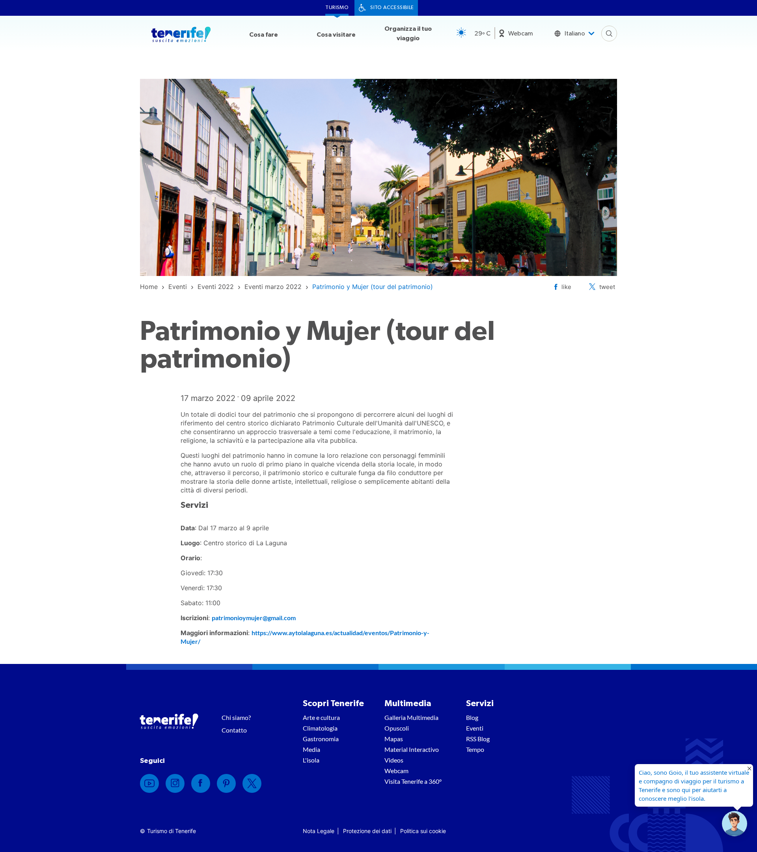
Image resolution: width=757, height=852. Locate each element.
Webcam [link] (520, 33)
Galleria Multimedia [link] (411, 717)
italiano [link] (575, 33)
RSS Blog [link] (478, 738)
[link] (149, 287)
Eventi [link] (474, 728)
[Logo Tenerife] (180, 36)
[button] (734, 823)
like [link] (566, 287)
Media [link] (311, 749)
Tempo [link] (475, 749)
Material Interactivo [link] (411, 749)
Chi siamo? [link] (236, 717)
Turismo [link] (337, 7)
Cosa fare (263, 35)
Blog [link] (472, 717)
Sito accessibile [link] (392, 7)
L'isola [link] (311, 760)
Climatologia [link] (320, 728)
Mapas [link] (393, 738)
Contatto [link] (234, 730)
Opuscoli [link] (396, 728)
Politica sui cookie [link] (423, 831)
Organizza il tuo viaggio (408, 33)
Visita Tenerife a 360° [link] (413, 781)
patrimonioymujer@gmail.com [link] (254, 617)
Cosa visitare (336, 35)
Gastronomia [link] (321, 738)
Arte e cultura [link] (321, 717)
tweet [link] (607, 287)
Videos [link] (393, 760)
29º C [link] (482, 33)
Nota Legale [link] (318, 831)
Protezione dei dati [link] (367, 831)
